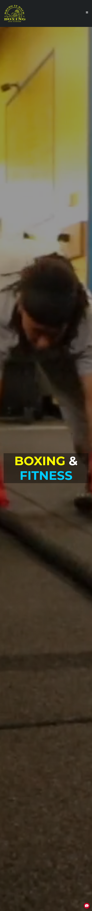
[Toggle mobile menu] (87, 12)
